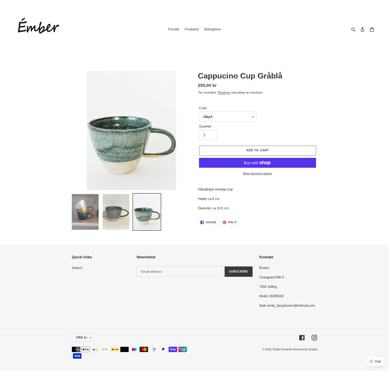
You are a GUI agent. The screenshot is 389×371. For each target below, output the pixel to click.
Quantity (205, 126)
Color (203, 108)
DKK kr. (82, 337)
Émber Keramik (282, 349)
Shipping (223, 92)
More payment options (257, 173)
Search (77, 268)
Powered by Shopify (305, 349)
